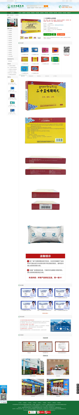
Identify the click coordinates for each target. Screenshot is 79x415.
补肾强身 (64, 12)
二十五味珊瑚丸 (44, 7)
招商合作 (49, 402)
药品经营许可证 (45, 407)
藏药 (15, 404)
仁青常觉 (40, 7)
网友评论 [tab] (39, 76)
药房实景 (34, 402)
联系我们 (39, 402)
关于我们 (19, 402)
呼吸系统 (33, 12)
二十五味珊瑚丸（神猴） (11, 112)
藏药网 (8, 15)
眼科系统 (55, 12)
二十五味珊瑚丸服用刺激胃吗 (12, 74)
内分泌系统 (11, 56)
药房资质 (29, 402)
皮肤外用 (10, 54)
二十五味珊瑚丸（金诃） (11, 105)
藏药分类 (12, 12)
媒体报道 (24, 402)
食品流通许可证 (51, 407)
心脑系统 (24, 12)
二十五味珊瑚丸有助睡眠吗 (11, 65)
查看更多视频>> (45, 313)
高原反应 (10, 52)
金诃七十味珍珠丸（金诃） (12, 83)
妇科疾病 (60, 12)
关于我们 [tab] (55, 76)
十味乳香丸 (36, 7)
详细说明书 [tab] (31, 76)
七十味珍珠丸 (32, 7)
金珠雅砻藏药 (11, 15)
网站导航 (54, 402)
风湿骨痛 (51, 12)
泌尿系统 (42, 12)
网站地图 (59, 402)
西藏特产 (69, 12)
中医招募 (44, 402)
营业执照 (19, 407)
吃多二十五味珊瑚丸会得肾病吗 (12, 67)
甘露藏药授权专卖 (58, 407)
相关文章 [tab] (47, 76)
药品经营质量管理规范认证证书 (37, 407)
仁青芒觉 (48, 7)
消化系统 (37, 12)
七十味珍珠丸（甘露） (11, 90)
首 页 (20, 12)
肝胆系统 (28, 12)
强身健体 (10, 50)
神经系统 (46, 12)
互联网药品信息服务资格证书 (26, 407)
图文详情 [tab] (23, 76)
